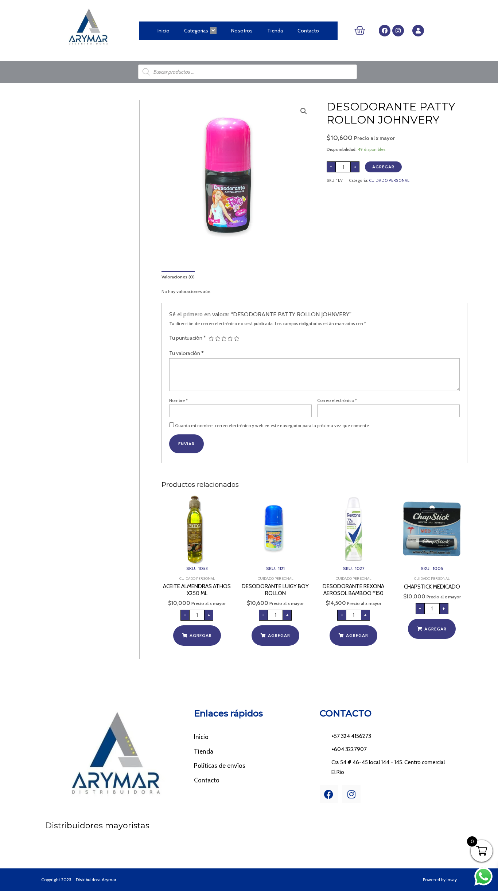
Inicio (163, 30)
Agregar (383, 166)
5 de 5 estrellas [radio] (236, 338)
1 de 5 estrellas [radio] (211, 338)
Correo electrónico (337, 400)
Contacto (308, 30)
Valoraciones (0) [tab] (178, 277)
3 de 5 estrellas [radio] (223, 338)
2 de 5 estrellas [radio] (217, 338)
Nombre (178, 400)
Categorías (196, 30)
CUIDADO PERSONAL (389, 180)
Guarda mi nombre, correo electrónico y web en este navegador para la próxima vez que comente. (272, 425)
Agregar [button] (201, 635)
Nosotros (242, 30)
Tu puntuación (187, 338)
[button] (303, 111)
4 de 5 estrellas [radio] (230, 338)
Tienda (275, 30)
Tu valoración (186, 353)
